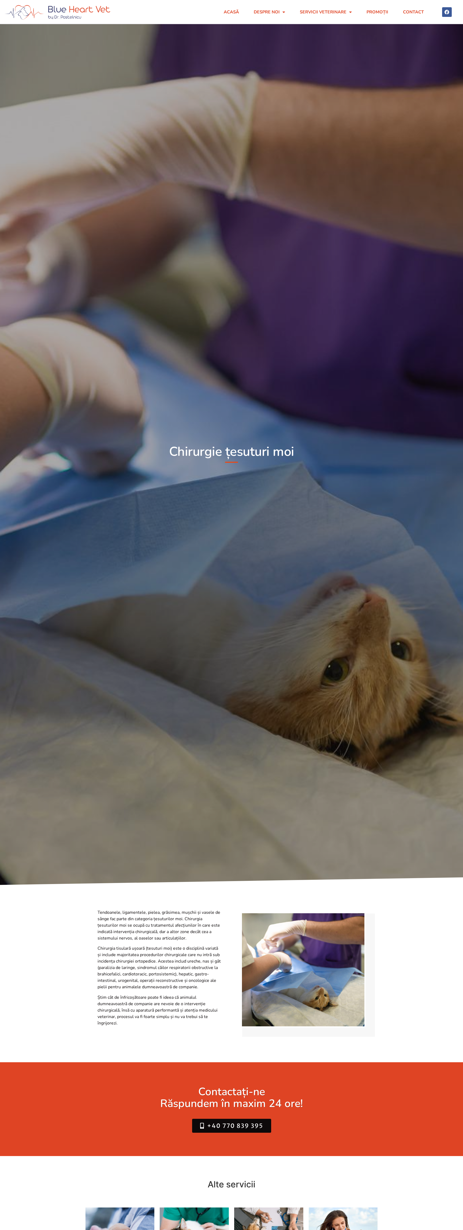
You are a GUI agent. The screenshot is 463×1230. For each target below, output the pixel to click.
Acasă (231, 12)
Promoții (377, 12)
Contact (413, 12)
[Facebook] (447, 12)
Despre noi (267, 12)
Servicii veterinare (323, 12)
